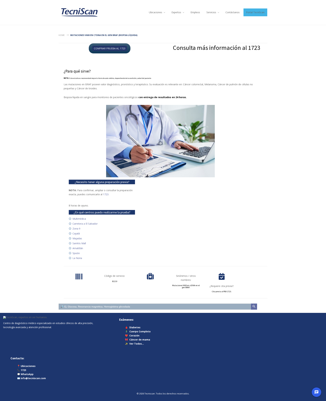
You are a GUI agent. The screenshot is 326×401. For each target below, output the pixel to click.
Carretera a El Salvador (85, 223)
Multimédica (79, 218)
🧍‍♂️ (138, 331)
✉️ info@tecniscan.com (31, 378)
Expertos (176, 12)
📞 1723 (21, 370)
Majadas (77, 238)
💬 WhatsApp (25, 374)
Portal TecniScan (255, 12)
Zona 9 (76, 228)
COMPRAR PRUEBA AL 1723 (109, 48)
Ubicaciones (155, 12)
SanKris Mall (79, 243)
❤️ (132, 335)
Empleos (195, 12)
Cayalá (76, 233)
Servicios (211, 12)
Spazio (76, 253)
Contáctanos (232, 12)
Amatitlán (78, 248)
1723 (105, 194)
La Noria (77, 258)
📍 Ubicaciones (26, 366)
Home (62, 35)
